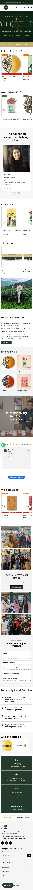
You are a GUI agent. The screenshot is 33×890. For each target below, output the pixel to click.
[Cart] (31, 7)
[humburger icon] (16, 7)
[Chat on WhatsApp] (3, 445)
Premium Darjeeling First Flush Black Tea (11, 230)
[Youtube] (10, 843)
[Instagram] (6, 843)
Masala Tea (5, 515)
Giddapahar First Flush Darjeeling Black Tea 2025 (11, 77)
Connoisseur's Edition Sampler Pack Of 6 (11, 269)
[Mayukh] (7, 8)
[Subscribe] (29, 855)
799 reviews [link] (20, 817)
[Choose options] (21, 55)
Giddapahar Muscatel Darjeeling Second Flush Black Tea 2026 (10, 118)
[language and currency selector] (24, 7)
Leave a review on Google (16, 477)
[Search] (28, 7)
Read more (6, 462)
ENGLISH (15, 885)
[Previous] (3, 68)
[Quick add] (21, 247)
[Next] (29, 68)
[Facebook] (2, 843)
